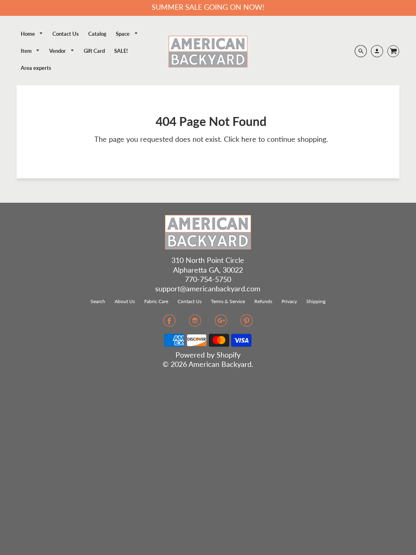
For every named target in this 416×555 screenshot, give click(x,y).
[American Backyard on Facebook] (169, 323)
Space (123, 33)
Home (28, 33)
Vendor (58, 51)
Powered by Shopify (208, 354)
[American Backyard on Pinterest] (246, 323)
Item (27, 51)
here (248, 138)
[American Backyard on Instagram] (195, 323)
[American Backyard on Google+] (221, 323)
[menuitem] (32, 33)
